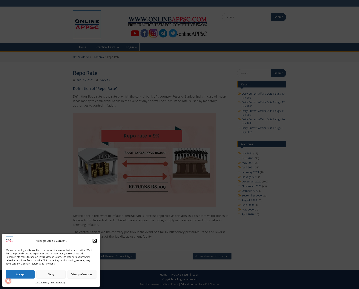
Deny (51, 274)
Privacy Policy (58, 282)
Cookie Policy (42, 282)
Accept (20, 274)
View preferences (82, 274)
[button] (94, 241)
